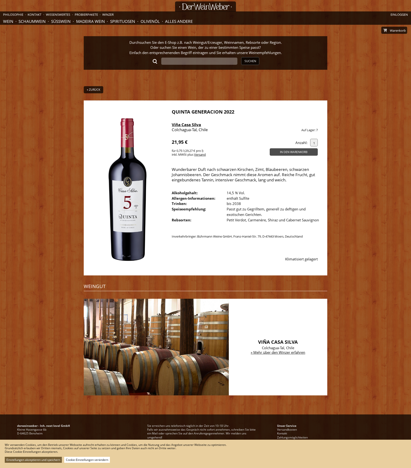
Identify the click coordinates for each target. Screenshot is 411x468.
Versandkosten (287, 429)
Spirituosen (122, 21)
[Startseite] (205, 6)
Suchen (250, 61)
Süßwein (61, 21)
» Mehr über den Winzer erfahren (278, 352)
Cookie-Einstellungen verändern (87, 460)
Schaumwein (32, 21)
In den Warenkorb (294, 152)
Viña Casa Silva (186, 124)
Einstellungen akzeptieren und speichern (33, 460)
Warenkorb (398, 30)
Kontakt (282, 433)
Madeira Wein (90, 21)
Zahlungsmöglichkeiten (292, 437)
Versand (200, 154)
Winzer (108, 14)
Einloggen (399, 14)
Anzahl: (301, 142)
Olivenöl (150, 21)
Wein (8, 21)
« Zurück (93, 89)
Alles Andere (179, 21)
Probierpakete (86, 14)
